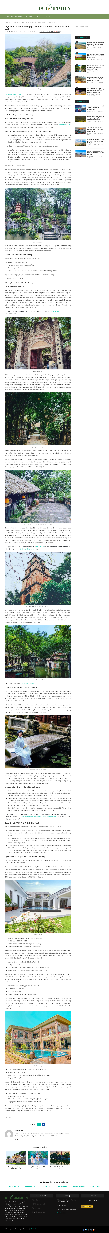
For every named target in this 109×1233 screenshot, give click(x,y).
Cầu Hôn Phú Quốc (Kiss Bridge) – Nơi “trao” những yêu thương (95, 129)
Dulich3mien (35, 1229)
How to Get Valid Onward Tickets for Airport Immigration (95, 107)
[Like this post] (39, 1124)
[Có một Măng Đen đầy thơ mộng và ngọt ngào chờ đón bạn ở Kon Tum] (80, 119)
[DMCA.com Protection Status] (87, 1206)
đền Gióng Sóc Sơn (49, 817)
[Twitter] (86, 1230)
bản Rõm (30, 817)
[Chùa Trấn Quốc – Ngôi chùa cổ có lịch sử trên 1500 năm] (60, 1158)
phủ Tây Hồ (40, 547)
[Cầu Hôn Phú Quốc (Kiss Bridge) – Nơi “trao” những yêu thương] (80, 130)
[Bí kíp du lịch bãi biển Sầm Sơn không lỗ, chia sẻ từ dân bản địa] (80, 45)
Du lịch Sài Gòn (30, 1186)
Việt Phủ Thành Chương (13, 94)
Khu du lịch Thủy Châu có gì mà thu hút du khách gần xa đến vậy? (95, 67)
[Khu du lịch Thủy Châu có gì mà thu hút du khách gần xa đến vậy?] (80, 68)
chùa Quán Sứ (31, 549)
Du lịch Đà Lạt (62, 1186)
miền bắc (8, 1117)
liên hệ (67, 1196)
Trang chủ (9, 16)
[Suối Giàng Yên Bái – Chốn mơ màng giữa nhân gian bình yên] (80, 142)
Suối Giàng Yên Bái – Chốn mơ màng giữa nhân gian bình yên (95, 141)
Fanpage (93, 1196)
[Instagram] (88, 1230)
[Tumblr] (91, 1230)
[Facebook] (83, 1230)
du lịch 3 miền (41, 1196)
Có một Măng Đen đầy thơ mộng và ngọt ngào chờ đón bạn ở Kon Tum (95, 118)
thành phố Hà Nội (65, 125)
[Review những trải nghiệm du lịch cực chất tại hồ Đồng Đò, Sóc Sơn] (80, 79)
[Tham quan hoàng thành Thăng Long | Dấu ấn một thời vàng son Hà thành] (16, 1158)
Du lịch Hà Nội (16, 22)
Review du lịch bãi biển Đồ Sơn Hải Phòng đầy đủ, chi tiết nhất (95, 152)
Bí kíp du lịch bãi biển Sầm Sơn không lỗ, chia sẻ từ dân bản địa (95, 44)
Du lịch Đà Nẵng (95, 1186)
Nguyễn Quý (12, 31)
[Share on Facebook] (43, 1124)
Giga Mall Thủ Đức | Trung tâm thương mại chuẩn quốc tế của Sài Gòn (95, 90)
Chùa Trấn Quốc (20, 549)
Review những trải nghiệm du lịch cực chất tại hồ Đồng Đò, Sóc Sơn (95, 78)
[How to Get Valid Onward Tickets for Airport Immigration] (80, 108)
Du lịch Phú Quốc (78, 1186)
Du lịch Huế (46, 1186)
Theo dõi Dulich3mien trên (46, 31)
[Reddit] (94, 1230)
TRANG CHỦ (8, 22)
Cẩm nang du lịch (43, 16)
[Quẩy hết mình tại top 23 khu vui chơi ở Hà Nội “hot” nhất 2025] (38, 1158)
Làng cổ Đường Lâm (56, 311)
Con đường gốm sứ (27, 683)
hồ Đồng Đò (38, 817)
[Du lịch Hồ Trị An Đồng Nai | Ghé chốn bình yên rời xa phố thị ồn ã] (80, 56)
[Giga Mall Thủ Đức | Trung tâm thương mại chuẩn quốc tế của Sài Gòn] (80, 91)
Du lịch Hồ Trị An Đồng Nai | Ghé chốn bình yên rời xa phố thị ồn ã (95, 55)
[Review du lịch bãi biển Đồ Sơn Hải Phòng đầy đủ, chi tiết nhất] (80, 153)
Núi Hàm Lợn (22, 817)
